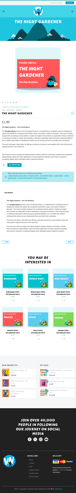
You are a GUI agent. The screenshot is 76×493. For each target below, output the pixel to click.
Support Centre (34, 470)
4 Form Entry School (24, 178)
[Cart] (3, 11)
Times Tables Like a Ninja (56, 381)
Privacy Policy (34, 476)
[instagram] (41, 439)
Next (69, 242)
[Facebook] (2, 102)
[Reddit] (16, 102)
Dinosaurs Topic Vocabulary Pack (13, 293)
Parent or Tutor (33, 175)
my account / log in (56, 3)
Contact (31, 463)
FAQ (30, 466)
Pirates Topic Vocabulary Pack (13, 331)
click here (63, 470)
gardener (10, 110)
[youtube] (46, 439)
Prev (6, 242)
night (19, 110)
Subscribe (70, 3)
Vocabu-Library (15, 107)
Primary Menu (72, 11)
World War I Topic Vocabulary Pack (38, 293)
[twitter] (35, 439)
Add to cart (16, 165)
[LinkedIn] (13, 102)
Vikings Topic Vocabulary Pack (63, 331)
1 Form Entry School (46, 175)
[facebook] (30, 439)
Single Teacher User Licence (17, 175)
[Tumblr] (10, 102)
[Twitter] (5, 102)
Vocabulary (24, 107)
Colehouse (58, 489)
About (31, 460)
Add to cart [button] (11, 300)
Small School (58, 175)
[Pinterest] (8, 102)
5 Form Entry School (40, 178)
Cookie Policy (33, 473)
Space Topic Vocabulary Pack (38, 331)
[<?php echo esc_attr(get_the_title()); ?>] (14, 300)
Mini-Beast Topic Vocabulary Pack (63, 293)
